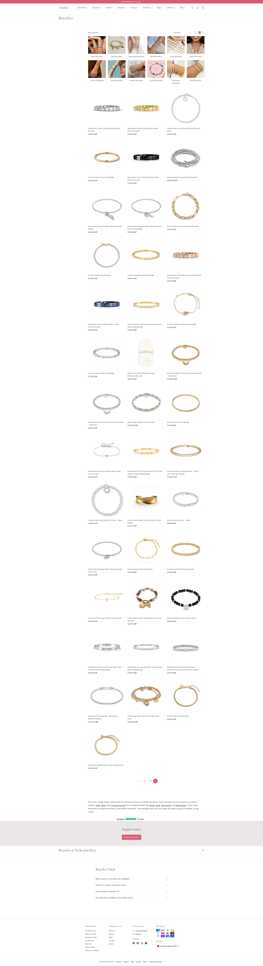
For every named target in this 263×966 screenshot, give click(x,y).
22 (150, 781)
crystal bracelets (118, 805)
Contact (111, 940)
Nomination (82, 8)
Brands (109, 8)
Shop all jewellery (131, 837)
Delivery (112, 931)
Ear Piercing (89, 940)
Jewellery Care (90, 931)
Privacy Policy (90, 947)
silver (103, 805)
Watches (170, 8)
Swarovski (96, 8)
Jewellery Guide (91, 937)
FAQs (111, 937)
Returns (111, 934)
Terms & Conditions (92, 950)
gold (98, 805)
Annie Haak (154, 805)
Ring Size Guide (90, 934)
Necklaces (147, 8)
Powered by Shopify (155, 961)
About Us (88, 944)
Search (111, 944)
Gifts (182, 8)
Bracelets (121, 8)
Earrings (134, 8)
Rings (159, 8)
